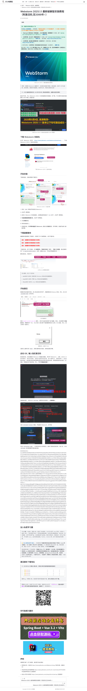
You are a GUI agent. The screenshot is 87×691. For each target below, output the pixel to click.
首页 (23, 1)
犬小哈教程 (32, 689)
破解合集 (42, 1)
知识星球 (48, 1)
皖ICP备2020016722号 (60, 689)
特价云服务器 (60, 2)
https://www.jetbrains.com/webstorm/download (47, 140)
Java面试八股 (31, 1)
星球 (28, 47)
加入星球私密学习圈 (28, 543)
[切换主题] (84, 2)
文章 (26, 1)
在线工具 (37, 1)
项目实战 (53, 1)
